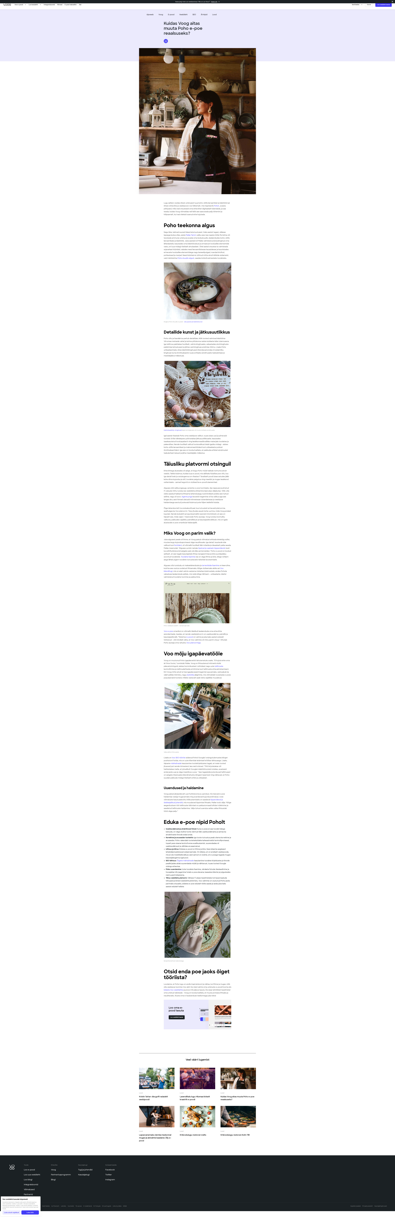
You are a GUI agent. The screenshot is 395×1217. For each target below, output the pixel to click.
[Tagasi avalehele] (7, 4)
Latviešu (63, 1206)
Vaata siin (214, 1)
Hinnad (59, 5)
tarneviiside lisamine (210, 565)
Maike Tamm (191, 235)
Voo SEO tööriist (179, 758)
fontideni (178, 545)
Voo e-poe (168, 631)
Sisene (369, 4)
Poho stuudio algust (186, 258)
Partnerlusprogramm (61, 1174)
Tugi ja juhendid (85, 1170)
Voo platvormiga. (193, 643)
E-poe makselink (71, 5)
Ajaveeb (150, 14)
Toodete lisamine (188, 557)
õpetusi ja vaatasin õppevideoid (211, 548)
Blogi (53, 1179)
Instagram (110, 1179)
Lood (214, 14)
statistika (190, 675)
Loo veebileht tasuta (176, 1017)
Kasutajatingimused (380, 1206)
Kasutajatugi (83, 1174)
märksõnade (176, 763)
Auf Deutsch (55, 1206)
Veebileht (183, 14)
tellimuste (219, 666)
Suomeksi (71, 1206)
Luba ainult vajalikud (11, 1212)
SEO (194, 14)
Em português (106, 1206)
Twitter (108, 1174)
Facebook (110, 1170)
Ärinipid (204, 14)
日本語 (125, 1206)
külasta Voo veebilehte (173, 990)
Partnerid (28, 1194)
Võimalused (29, 1189)
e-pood (189, 637)
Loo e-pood (29, 1170)
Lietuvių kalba (117, 1206)
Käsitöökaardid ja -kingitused (173, 430)
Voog (161, 14)
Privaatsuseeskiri (367, 1206)
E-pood (171, 14)
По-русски (79, 1206)
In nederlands (87, 1206)
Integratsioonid (49, 5)
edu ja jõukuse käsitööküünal (193, 322)
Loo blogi (28, 1179)
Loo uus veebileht (32, 1174)
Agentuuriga (187, 497)
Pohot (216, 206)
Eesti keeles (46, 1206)
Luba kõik (30, 1212)
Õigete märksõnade (185, 861)
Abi (80, 5)
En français (97, 1206)
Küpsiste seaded (355, 1206)
